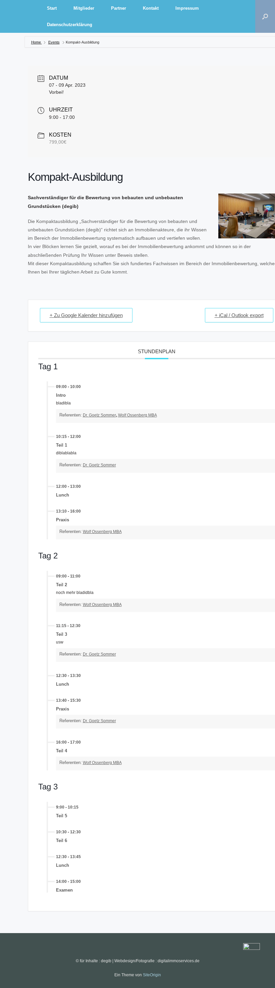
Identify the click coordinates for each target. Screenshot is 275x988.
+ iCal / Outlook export (239, 315)
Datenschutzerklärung (69, 24)
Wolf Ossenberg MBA (137, 415)
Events (54, 42)
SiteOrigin (152, 975)
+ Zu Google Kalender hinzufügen (86, 315)
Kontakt (151, 8)
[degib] (20, 16)
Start (52, 8)
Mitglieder (83, 8)
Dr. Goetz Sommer (99, 415)
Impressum (187, 8)
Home (36, 42)
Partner (118, 8)
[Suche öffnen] (265, 16)
